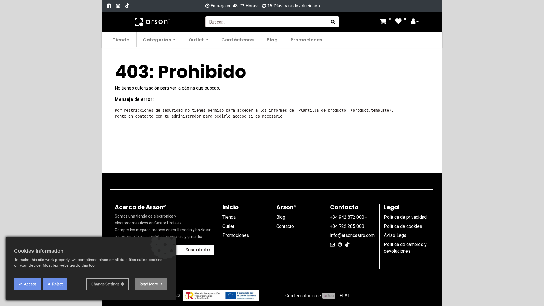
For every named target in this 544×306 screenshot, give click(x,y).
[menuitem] (121, 39)
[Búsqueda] (333, 21)
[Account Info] (415, 22)
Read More (148, 284)
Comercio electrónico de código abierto (390, 295)
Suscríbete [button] (198, 249)
